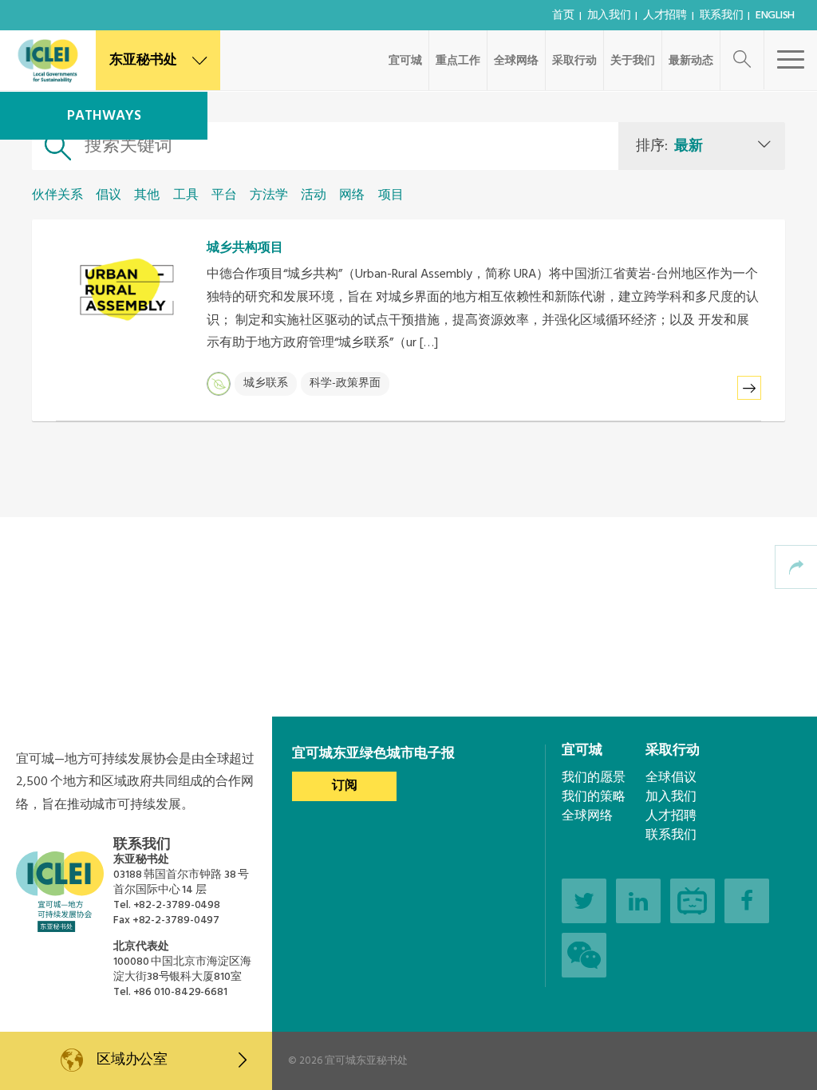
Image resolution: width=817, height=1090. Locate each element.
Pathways (104, 116)
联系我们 (722, 15)
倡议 (108, 195)
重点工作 (458, 61)
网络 (352, 195)
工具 (186, 195)
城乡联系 (265, 383)
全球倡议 (671, 778)
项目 (391, 195)
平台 (224, 195)
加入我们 (609, 15)
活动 (313, 195)
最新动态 (691, 61)
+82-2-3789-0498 (177, 905)
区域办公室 (132, 1060)
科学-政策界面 (345, 383)
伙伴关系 (57, 195)
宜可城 (405, 61)
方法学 (269, 195)
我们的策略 (594, 797)
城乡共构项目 (245, 248)
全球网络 (516, 61)
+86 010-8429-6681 (180, 992)
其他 (147, 195)
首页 (563, 15)
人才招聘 (665, 15)
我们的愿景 (594, 778)
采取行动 (574, 61)
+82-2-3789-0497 (176, 920)
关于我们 (632, 61)
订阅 (344, 786)
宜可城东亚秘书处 (366, 1060)
